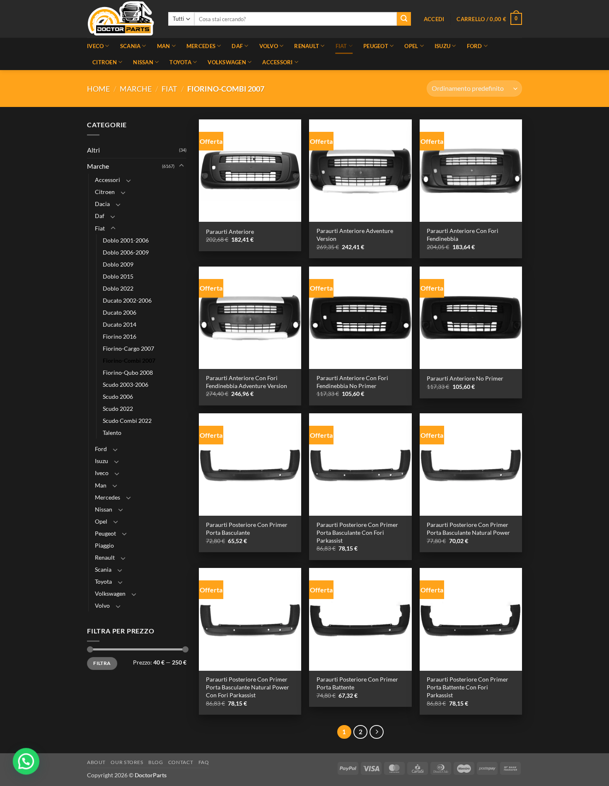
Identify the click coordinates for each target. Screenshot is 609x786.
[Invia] (404, 19)
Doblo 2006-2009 (126, 252)
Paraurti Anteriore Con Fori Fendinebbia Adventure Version (246, 381)
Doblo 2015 (118, 276)
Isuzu (442, 46)
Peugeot (375, 46)
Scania (130, 46)
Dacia (102, 204)
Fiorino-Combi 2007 (129, 360)
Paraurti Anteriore (230, 231)
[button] (434, 19)
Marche (136, 88)
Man (163, 46)
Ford (474, 46)
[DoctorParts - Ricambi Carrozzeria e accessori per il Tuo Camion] (121, 18)
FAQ (203, 762)
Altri (93, 150)
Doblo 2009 (118, 264)
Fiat (341, 46)
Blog (155, 762)
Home (98, 88)
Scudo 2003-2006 (125, 384)
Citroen (104, 62)
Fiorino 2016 (119, 336)
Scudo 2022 (118, 408)
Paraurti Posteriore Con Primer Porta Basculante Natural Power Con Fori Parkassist (247, 687)
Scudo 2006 (118, 396)
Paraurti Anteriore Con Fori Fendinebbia (462, 234)
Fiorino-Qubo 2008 (128, 372)
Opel (411, 46)
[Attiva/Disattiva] (181, 166)
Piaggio (104, 545)
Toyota (180, 62)
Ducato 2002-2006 (127, 300)
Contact (180, 762)
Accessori (277, 62)
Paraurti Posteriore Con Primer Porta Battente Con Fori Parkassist (467, 687)
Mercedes (200, 46)
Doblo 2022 (118, 288)
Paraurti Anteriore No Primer (465, 378)
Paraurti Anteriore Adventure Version (355, 234)
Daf (237, 46)
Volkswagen (227, 62)
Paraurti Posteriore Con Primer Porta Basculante (247, 528)
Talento (112, 433)
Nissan (143, 62)
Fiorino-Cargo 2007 (128, 348)
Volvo (268, 46)
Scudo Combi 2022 (127, 421)
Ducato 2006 (119, 312)
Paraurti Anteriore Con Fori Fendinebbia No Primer (352, 381)
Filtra (102, 663)
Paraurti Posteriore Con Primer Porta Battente (357, 683)
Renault (306, 46)
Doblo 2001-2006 (126, 240)
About (96, 762)
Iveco (95, 46)
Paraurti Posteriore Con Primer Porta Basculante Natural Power (468, 528)
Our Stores (127, 762)
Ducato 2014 (119, 324)
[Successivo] (377, 732)
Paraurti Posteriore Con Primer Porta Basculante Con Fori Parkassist (357, 532)
